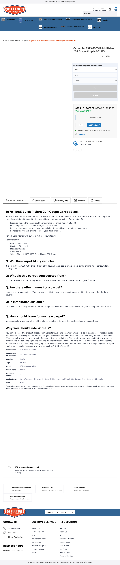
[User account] (110, 10)
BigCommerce (65, 562)
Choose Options (95, 118)
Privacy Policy (65, 553)
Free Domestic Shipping (21, 487)
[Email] (80, 149)
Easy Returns (47, 487)
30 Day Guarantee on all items (52, 490)
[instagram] (97, 522)
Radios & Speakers (50, 27)
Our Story (63, 549)
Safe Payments (79, 487)
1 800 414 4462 (86, 144)
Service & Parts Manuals (75, 26)
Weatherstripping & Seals (53, 19)
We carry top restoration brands (20, 499)
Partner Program (38, 549)
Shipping (63, 528)
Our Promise (64, 546)
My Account (36, 542)
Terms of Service (66, 556)
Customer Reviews (67, 539)
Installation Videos (39, 539)
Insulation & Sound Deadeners (82, 19)
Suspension (97, 27)
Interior (105, 20)
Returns (35, 553)
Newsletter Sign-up (39, 546)
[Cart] (115, 10)
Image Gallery (65, 542)
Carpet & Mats (29, 20)
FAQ (33, 535)
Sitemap (89, 562)
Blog (61, 535)
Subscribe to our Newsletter (60, 512)
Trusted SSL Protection (81, 490)
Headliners (11, 19)
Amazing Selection (17, 496)
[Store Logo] (14, 512)
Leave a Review (38, 532)
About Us (63, 532)
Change (82, 134)
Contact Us (36, 528)
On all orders (16, 490)
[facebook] (75, 149)
